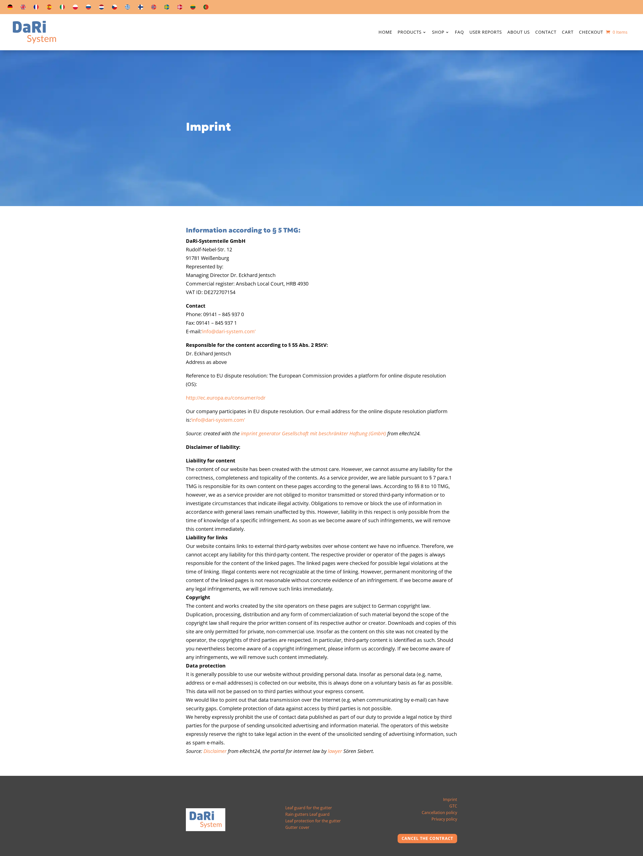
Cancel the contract (427, 838)
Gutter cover (297, 827)
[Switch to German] (10, 8)
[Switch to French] (36, 8)
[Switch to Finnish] (140, 8)
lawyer (335, 751)
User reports (485, 32)
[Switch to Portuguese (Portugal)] (206, 8)
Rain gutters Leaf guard (307, 814)
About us (518, 32)
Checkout (591, 32)
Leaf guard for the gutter (308, 808)
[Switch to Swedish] (167, 8)
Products (409, 32)
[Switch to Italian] (62, 8)
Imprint (450, 799)
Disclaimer (215, 751)
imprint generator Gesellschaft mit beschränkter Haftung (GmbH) (313, 433)
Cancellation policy (439, 812)
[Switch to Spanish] (49, 8)
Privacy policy (444, 819)
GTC (453, 806)
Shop (438, 32)
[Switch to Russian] (88, 8)
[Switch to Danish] (180, 8)
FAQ (459, 32)
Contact (545, 32)
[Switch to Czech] (114, 8)
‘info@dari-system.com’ (228, 331)
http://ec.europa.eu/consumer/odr (225, 397)
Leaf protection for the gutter (313, 821)
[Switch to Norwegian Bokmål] (153, 8)
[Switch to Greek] (127, 8)
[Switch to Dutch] (101, 8)
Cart (567, 32)
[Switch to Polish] (75, 8)
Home (385, 32)
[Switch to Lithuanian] (193, 8)
